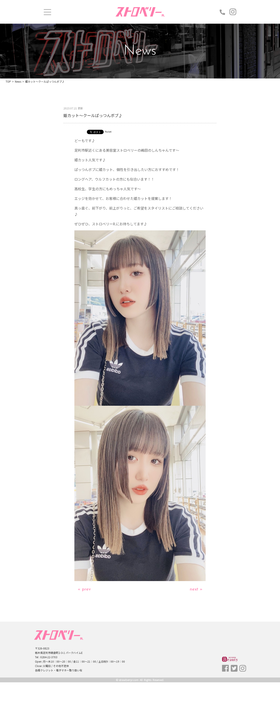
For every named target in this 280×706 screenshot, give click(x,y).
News (18, 81)
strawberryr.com (128, 680)
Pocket (108, 131)
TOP (8, 81)
